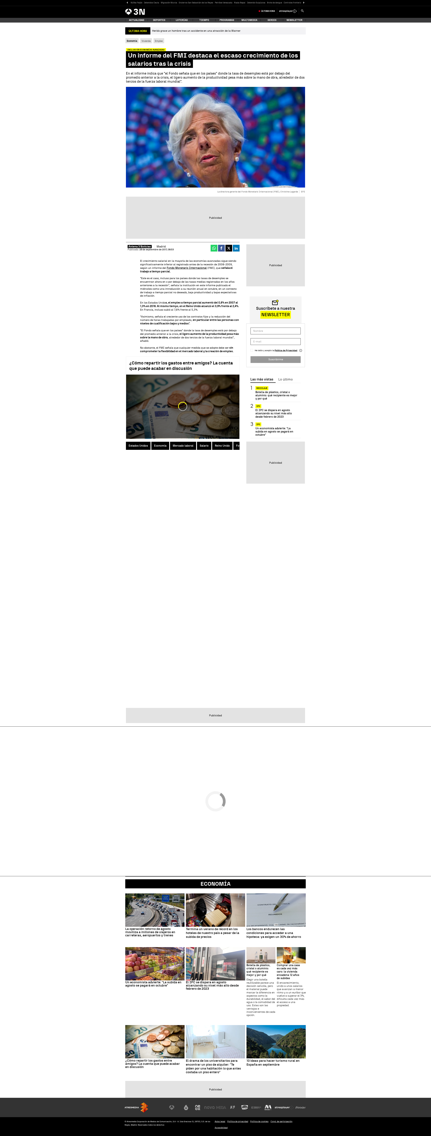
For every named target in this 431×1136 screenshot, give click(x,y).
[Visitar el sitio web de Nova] (209, 1107)
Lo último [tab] (285, 379)
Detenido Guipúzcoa (256, 3)
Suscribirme (275, 359)
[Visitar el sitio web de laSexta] (186, 1107)
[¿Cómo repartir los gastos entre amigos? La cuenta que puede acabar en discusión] (155, 1041)
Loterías (182, 20)
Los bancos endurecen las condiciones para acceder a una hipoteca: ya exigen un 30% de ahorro (273, 933)
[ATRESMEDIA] (136, 1107)
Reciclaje (261, 388)
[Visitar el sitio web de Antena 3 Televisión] (174, 1107)
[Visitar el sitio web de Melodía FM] (268, 1107)
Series (272, 20)
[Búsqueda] (302, 11)
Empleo (159, 41)
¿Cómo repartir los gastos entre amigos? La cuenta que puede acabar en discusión (181, 365)
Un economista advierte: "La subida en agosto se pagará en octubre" (274, 431)
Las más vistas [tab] (261, 379)
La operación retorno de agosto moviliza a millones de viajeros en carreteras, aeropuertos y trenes (150, 932)
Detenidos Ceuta (151, 3)
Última (268, 11)
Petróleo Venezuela (223, 3)
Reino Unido (222, 445)
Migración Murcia (169, 3)
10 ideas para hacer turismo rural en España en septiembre (273, 1062)
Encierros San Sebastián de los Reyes (196, 3)
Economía (160, 445)
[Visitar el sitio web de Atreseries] (233, 1107)
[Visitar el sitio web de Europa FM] (256, 1107)
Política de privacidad (237, 1121)
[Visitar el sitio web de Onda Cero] (245, 1107)
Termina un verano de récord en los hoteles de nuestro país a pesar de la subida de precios (212, 933)
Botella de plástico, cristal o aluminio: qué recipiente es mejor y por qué (276, 395)
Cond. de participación (281, 1121)
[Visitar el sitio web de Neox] (198, 1107)
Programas (227, 20)
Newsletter (294, 20)
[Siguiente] (303, 3)
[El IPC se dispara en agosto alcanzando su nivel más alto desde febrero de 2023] (215, 963)
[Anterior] (127, 3)
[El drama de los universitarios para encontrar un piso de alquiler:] (215, 1041)
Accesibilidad (221, 1127)
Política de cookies (259, 1121)
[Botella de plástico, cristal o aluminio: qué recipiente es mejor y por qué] (260, 955)
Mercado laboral (183, 445)
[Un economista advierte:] (155, 963)
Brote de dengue (274, 3)
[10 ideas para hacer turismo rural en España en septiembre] (276, 1041)
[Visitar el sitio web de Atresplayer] (284, 1107)
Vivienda (146, 41)
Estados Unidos (138, 445)
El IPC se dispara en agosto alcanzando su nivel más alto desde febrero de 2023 (273, 413)
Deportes (159, 20)
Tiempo (204, 20)
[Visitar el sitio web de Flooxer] (300, 1107)
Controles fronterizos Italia (296, 3)
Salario (204, 445)
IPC (258, 406)
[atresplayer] (288, 11)
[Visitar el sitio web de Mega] (221, 1107)
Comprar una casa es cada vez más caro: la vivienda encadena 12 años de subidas (288, 972)
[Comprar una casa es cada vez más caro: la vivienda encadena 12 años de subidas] (291, 955)
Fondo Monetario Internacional (187, 268)
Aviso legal (220, 1121)
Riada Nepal (239, 3)
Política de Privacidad (286, 350)
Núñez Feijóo (136, 3)
